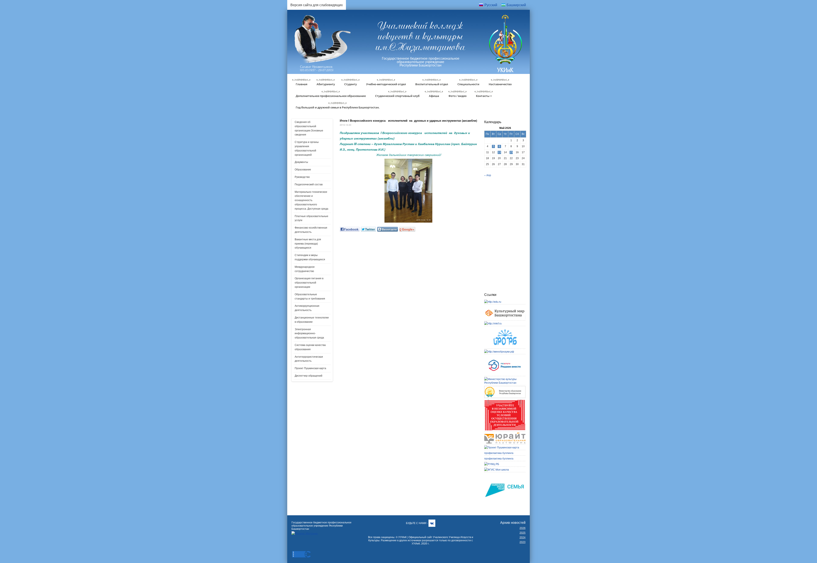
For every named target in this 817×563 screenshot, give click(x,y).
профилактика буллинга (498, 453)
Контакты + (484, 96)
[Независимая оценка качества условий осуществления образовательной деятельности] (505, 401)
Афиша (434, 96)
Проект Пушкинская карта (310, 368)
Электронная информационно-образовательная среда (309, 333)
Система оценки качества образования (310, 347)
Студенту (350, 84)
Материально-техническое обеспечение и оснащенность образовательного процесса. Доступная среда (311, 200)
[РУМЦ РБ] (491, 464)
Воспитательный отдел (431, 84)
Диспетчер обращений (308, 375)
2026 (523, 528)
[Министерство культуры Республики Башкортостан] (505, 379)
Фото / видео (457, 96)
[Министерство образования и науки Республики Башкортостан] (505, 388)
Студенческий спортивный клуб (397, 96)
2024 (523, 537)
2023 (523, 542)
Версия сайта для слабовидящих (316, 4)
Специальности (468, 84)
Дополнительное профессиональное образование (331, 96)
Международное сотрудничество (305, 269)
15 (511, 152)
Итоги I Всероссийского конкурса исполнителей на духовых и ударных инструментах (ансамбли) (408, 120)
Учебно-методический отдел (386, 84)
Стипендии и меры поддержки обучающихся (310, 257)
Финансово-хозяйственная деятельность (311, 229)
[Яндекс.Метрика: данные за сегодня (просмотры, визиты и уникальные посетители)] (304, 533)
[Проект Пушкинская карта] (501, 447)
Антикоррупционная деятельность (307, 308)
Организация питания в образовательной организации (309, 282)
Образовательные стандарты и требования (310, 296)
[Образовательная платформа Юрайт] (505, 434)
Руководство (302, 177)
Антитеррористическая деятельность (309, 359)
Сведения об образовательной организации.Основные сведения (309, 128)
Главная (301, 84)
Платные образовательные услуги (311, 218)
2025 (523, 532)
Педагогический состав (309, 184)
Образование (303, 169)
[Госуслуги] (505, 357)
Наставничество (500, 84)
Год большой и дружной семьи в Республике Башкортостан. (338, 107)
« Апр (487, 175)
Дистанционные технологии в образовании (312, 319)
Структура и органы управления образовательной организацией (307, 148)
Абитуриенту (326, 84)
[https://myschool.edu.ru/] (496, 469)
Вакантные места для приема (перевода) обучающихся (308, 243)
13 (499, 152)
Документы (301, 162)
